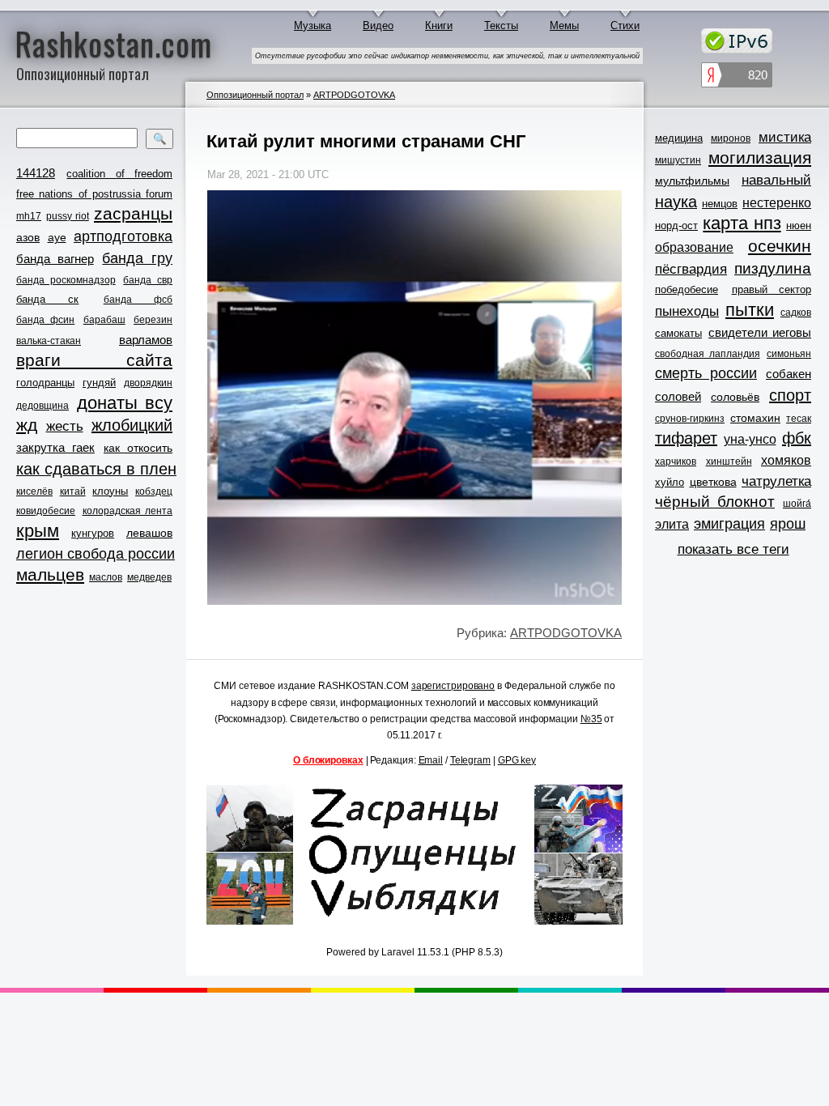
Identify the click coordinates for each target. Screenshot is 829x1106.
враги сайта (94, 360)
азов (28, 237)
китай (73, 491)
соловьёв (735, 396)
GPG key (517, 760)
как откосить (138, 447)
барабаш (104, 319)
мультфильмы (692, 180)
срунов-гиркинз (690, 418)
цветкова (713, 481)
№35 (591, 719)
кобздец (153, 491)
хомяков (786, 460)
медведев (149, 577)
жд (26, 424)
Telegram (470, 760)
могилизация (759, 157)
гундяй (99, 382)
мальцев (50, 574)
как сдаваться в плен (96, 469)
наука (676, 202)
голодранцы (45, 382)
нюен (798, 225)
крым (37, 531)
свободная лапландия (707, 353)
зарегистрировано (453, 685)
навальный (776, 180)
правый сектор (772, 289)
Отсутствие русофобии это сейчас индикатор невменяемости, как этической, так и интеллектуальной (447, 56)
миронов (730, 138)
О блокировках (328, 760)
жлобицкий (131, 425)
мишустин (678, 160)
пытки (749, 310)
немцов (720, 204)
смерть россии (706, 373)
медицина (679, 138)
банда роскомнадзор (66, 280)
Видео (378, 25)
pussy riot (67, 216)
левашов (149, 532)
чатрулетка (776, 481)
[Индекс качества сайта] (736, 77)
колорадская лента (128, 511)
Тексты (501, 25)
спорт (790, 395)
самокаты (678, 333)
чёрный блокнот (715, 501)
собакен (788, 374)
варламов (145, 340)
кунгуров (92, 533)
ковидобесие (45, 511)
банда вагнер (55, 259)
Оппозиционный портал (255, 95)
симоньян (789, 353)
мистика (785, 137)
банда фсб (138, 299)
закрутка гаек (55, 447)
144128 (35, 173)
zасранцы (133, 213)
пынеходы (687, 311)
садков (795, 312)
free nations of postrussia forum (94, 194)
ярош (788, 524)
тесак (798, 418)
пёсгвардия (691, 269)
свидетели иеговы (759, 332)
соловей (678, 396)
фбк (796, 438)
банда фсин (45, 319)
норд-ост (676, 225)
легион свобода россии (95, 554)
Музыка (312, 25)
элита (672, 524)
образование (694, 247)
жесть (64, 426)
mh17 (28, 216)
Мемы (564, 25)
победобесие (686, 289)
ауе (57, 237)
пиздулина (772, 268)
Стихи (625, 25)
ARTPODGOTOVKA (354, 95)
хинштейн (729, 461)
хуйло (669, 482)
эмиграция (729, 524)
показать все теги (733, 549)
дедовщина (42, 405)
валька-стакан (48, 341)
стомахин (755, 417)
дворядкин (148, 383)
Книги (439, 25)
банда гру (137, 258)
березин (153, 319)
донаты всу (125, 403)
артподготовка (123, 236)
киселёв (34, 491)
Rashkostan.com (113, 42)
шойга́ (797, 503)
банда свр (147, 280)
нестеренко (776, 203)
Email (431, 760)
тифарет (686, 438)
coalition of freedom (119, 174)
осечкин (779, 245)
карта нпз (741, 223)
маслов (105, 577)
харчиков (675, 461)
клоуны (110, 491)
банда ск (47, 299)
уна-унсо (750, 439)
